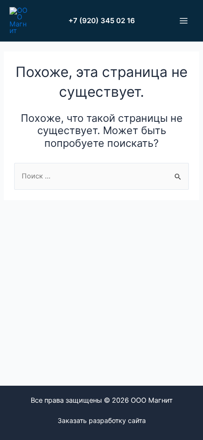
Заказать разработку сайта (102, 420)
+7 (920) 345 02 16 (101, 20)
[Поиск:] (101, 176)
